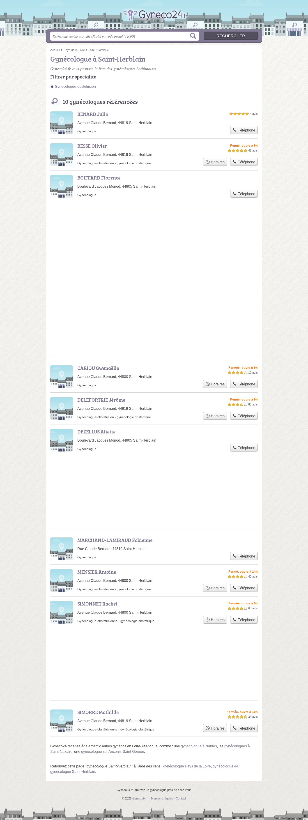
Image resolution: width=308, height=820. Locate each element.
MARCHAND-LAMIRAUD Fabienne (115, 540)
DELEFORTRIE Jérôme (101, 399)
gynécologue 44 (225, 766)
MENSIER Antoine (96, 571)
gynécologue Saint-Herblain (72, 772)
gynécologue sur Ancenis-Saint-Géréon (112, 751)
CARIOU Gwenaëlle (98, 367)
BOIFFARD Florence (99, 177)
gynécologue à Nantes (199, 746)
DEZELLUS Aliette (96, 431)
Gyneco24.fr (154, 20)
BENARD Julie (92, 114)
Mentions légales (162, 798)
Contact (181, 798)
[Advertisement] (154, 250)
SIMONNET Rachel (97, 603)
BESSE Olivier (92, 145)
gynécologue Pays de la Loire (187, 766)
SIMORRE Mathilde (98, 712)
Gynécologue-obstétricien (75, 86)
